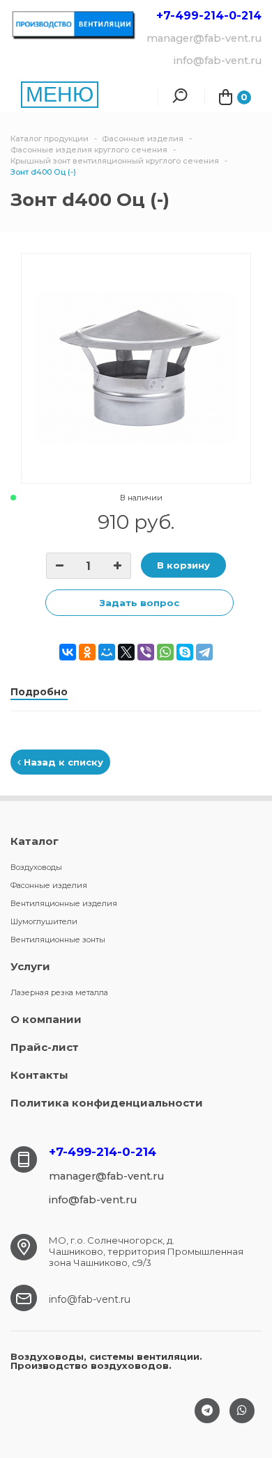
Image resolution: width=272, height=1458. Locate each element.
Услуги (30, 966)
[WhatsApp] (165, 652)
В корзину (183, 565)
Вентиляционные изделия (63, 903)
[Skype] (184, 652)
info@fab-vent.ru (89, 1299)
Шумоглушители (43, 921)
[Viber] (145, 652)
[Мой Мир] (106, 652)
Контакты (39, 1074)
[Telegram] (204, 652)
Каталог (34, 841)
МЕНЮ (59, 94)
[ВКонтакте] (67, 652)
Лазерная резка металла (59, 992)
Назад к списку (62, 762)
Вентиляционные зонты (57, 939)
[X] (126, 652)
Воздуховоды (36, 867)
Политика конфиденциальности (106, 1102)
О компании (46, 1019)
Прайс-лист (44, 1047)
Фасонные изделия (48, 885)
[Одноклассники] (87, 652)
